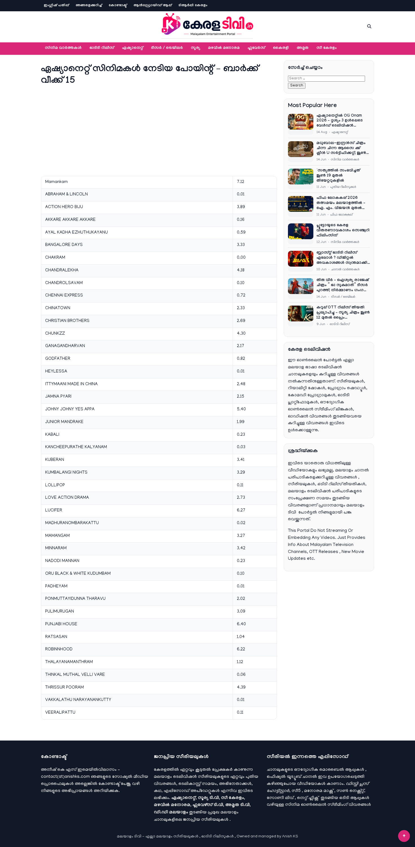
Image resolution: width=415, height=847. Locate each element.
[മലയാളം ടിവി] (207, 25)
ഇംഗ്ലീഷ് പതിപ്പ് (56, 5)
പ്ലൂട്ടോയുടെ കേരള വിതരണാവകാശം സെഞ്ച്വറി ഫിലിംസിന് (343, 230)
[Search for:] (326, 78)
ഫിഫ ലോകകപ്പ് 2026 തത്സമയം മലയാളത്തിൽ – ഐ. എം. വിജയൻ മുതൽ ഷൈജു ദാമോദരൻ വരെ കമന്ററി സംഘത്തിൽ (340, 203)
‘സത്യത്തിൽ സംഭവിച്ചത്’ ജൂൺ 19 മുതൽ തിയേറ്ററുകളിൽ (338, 176)
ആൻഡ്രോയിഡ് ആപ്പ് (153, 5)
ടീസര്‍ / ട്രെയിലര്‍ (167, 48)
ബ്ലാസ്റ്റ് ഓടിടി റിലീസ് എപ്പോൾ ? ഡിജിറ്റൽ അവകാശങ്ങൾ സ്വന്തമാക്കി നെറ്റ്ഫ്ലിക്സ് (341, 258)
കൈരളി (281, 48)
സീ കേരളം (326, 48)
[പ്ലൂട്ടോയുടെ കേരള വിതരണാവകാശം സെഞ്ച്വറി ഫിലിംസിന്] (300, 233)
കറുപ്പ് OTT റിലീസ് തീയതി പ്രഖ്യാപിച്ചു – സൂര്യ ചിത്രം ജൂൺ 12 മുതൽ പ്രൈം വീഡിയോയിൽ (343, 313)
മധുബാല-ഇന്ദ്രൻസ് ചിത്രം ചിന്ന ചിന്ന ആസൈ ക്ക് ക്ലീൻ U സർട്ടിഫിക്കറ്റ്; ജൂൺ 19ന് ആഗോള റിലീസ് (341, 148)
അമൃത (303, 48)
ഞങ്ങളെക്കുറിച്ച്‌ (89, 5)
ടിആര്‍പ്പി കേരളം (192, 5)
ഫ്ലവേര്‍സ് (256, 48)
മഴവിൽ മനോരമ (224, 48)
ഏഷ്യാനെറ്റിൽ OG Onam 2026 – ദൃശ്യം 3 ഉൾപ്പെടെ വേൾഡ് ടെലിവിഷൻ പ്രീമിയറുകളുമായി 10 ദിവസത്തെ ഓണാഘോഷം (341, 121)
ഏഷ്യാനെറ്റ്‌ (132, 48)
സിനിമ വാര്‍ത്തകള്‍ (63, 48)
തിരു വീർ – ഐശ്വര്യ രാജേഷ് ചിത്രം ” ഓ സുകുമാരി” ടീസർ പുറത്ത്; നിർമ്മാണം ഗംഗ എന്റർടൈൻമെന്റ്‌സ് (342, 285)
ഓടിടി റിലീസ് (101, 48)
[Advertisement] (159, 130)
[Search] (369, 26)
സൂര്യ (195, 48)
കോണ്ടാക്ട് (118, 5)
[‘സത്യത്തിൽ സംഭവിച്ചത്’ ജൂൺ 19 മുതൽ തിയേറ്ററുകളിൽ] (300, 179)
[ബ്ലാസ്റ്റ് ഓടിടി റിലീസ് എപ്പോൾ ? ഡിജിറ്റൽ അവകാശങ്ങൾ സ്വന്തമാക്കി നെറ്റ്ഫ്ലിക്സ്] (300, 261)
